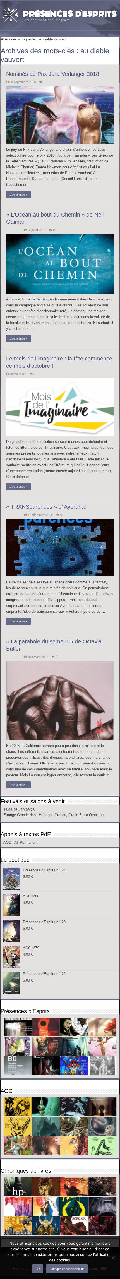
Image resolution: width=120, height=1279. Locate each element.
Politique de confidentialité (66, 1269)
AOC (7, 842)
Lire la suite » (18, 194)
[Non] (113, 1258)
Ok (38, 1269)
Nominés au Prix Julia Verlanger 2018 (52, 74)
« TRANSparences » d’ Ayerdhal (46, 507)
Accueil (10, 39)
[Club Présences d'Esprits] (60, 14)
